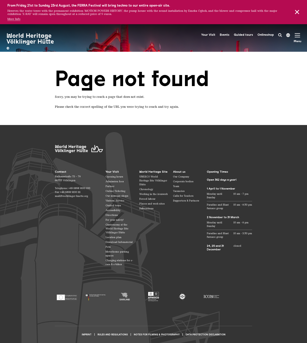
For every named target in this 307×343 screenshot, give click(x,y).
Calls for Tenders (183, 196)
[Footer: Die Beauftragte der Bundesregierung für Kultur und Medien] (95, 296)
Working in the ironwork (153, 194)
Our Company (181, 176)
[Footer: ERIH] (182, 296)
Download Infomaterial (119, 242)
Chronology (146, 189)
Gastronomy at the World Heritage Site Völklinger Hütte (117, 228)
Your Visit (208, 34)
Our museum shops (117, 196)
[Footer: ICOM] (211, 296)
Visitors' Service (115, 200)
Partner (110, 186)
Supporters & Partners (186, 200)
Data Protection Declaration (205, 334)
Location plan (114, 237)
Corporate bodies (183, 181)
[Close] (297, 12)
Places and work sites (152, 203)
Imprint (86, 334)
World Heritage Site (153, 171)
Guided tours (243, 34)
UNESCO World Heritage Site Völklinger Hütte (153, 180)
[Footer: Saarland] (124, 296)
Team (176, 186)
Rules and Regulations (113, 334)
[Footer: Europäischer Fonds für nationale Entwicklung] (67, 296)
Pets (108, 247)
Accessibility (113, 210)
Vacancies (179, 191)
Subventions (146, 208)
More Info (13, 19)
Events (224, 34)
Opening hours (114, 176)
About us (179, 171)
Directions (112, 215)
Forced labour (147, 199)
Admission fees (115, 181)
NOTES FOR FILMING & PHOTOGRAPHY (157, 334)
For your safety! (114, 220)
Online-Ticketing (115, 191)
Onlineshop (265, 34)
